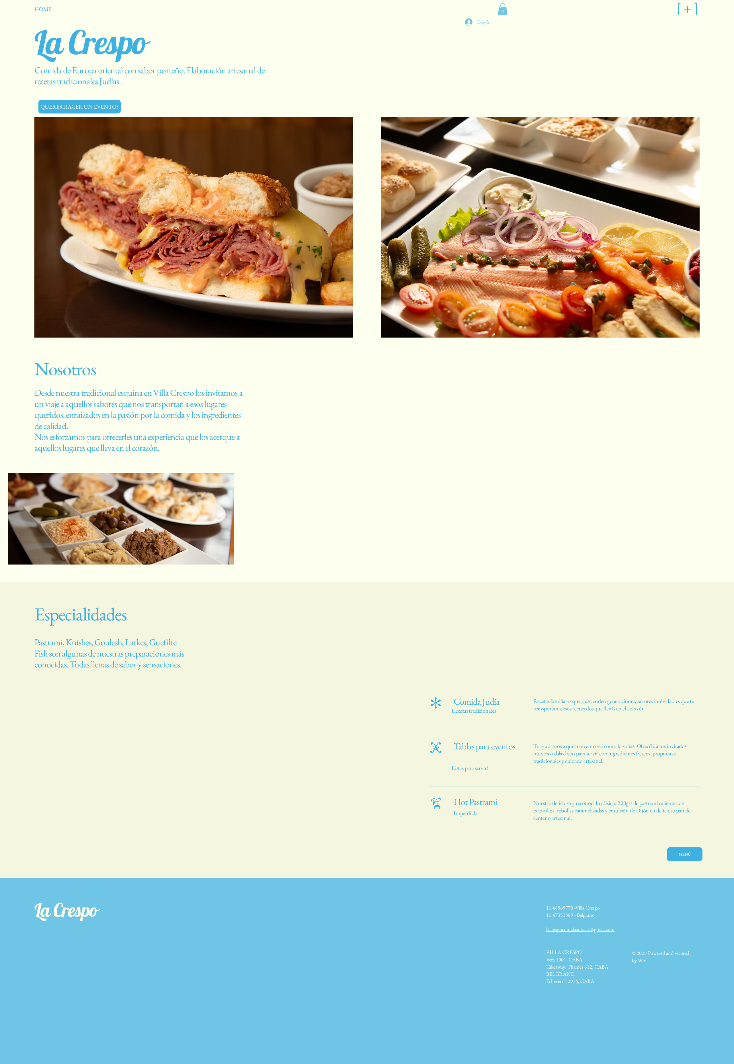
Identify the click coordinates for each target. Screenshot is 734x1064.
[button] (502, 9)
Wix (642, 960)
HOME (42, 9)
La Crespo (65, 909)
